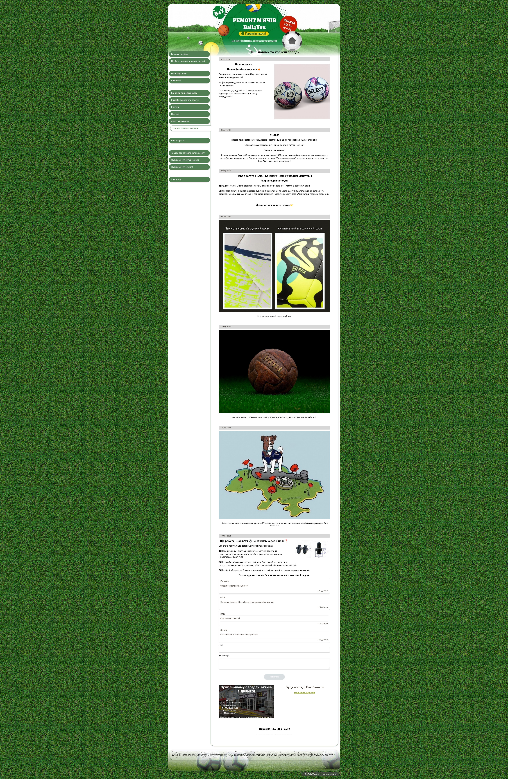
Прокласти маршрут (304, 692)
